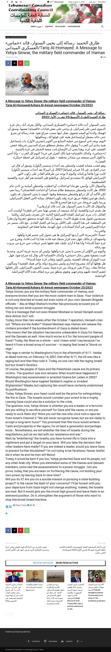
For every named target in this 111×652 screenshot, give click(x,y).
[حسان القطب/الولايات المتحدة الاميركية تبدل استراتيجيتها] (35, 576)
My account (60, 26)
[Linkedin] (16, 2)
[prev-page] (7, 614)
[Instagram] (12, 2)
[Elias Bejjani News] (55, 13)
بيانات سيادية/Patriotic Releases (24, 33)
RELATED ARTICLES (43, 563)
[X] (21, 2)
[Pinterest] (20, 63)
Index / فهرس (36, 26)
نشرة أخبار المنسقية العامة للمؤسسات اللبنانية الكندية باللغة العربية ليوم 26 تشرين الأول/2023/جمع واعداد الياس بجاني (82, 550)
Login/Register (74, 26)
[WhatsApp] (27, 63)
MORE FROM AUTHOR (67, 563)
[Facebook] (7, 2)
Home (7, 33)
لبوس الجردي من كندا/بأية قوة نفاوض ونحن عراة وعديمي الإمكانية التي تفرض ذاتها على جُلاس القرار (27, 548)
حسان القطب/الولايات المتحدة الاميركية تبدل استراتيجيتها (34, 587)
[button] (102, 26)
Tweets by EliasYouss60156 (17, 631)
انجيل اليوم (92, 2)
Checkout (49, 26)
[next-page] (11, 614)
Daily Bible (102, 2)
